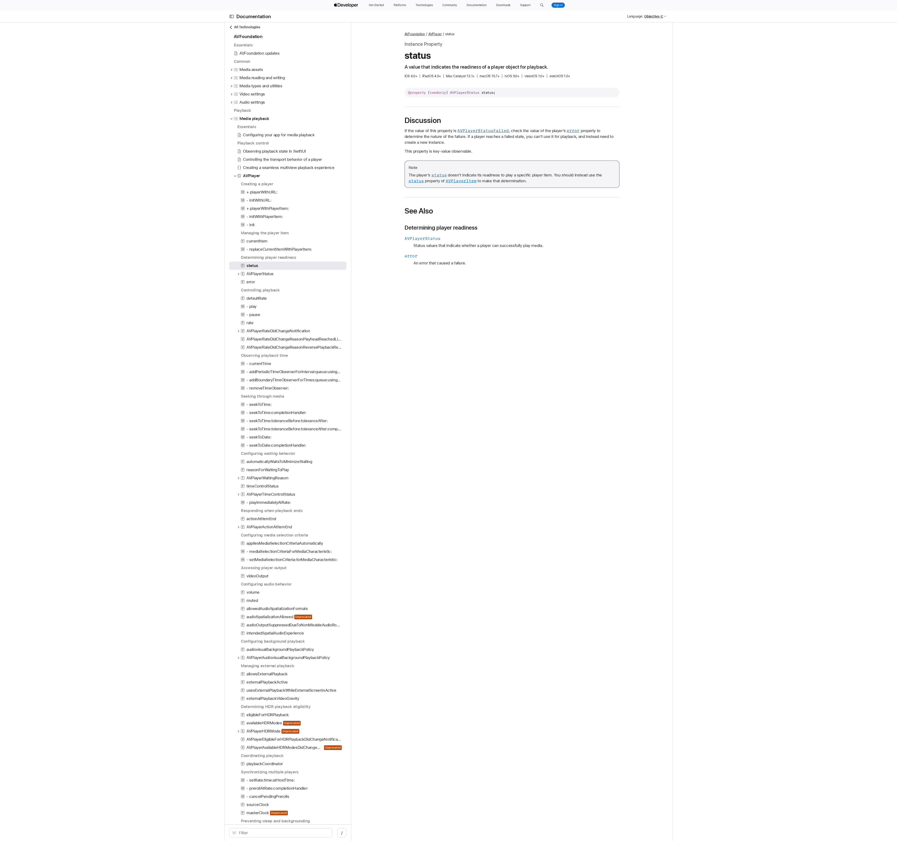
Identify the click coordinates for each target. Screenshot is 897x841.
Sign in (558, 5)
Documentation (253, 16)
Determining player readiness (441, 227)
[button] (541, 5)
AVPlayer (435, 34)
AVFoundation (415, 34)
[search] (280, 832)
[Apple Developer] (346, 5)
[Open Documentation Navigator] (231, 16)
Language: (635, 16)
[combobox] (283, 832)
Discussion (423, 120)
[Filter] (283, 832)
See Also (419, 211)
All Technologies (247, 27)
